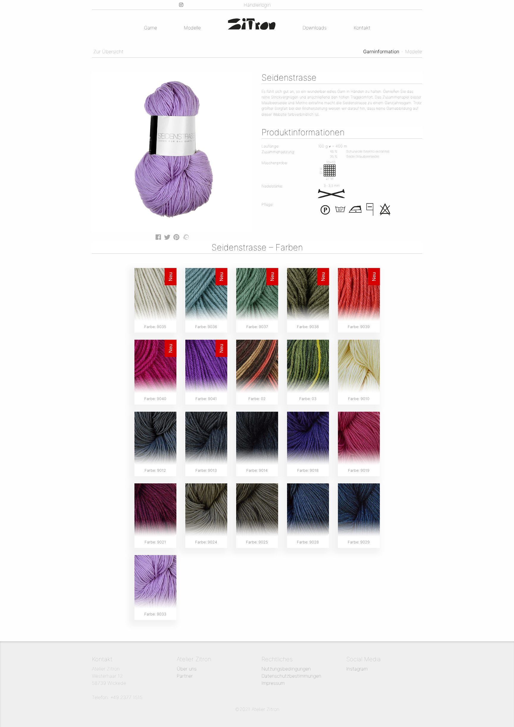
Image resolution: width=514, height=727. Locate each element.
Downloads (315, 28)
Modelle (192, 28)
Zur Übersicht (107, 51)
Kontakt (362, 28)
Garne (150, 28)
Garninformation (381, 51)
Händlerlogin (257, 5)
